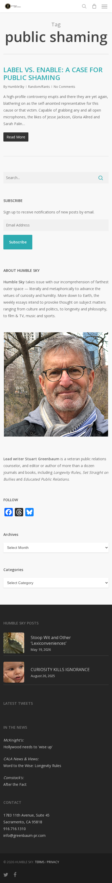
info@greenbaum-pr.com (24, 835)
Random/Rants (39, 86)
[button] (104, 6)
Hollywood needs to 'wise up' (28, 746)
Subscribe (18, 242)
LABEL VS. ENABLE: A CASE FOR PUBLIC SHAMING (53, 73)
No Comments (64, 86)
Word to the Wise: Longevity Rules (32, 765)
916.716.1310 (14, 828)
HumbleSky (16, 86)
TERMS (39, 862)
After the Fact (15, 784)
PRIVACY (53, 862)
